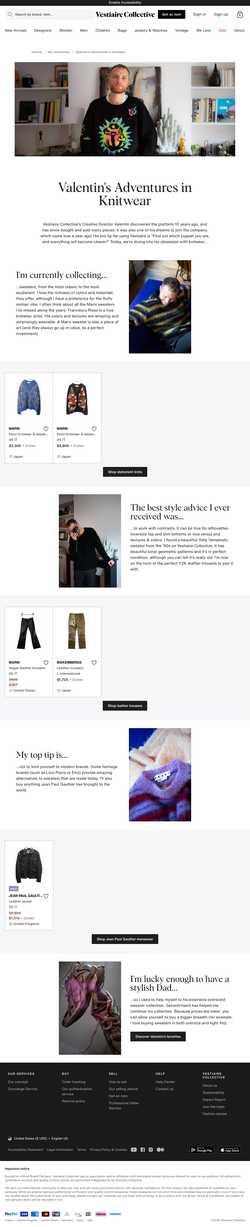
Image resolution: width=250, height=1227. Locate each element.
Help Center (165, 1081)
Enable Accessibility (125, 2)
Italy (90, 1220)
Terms (81, 1149)
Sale (222, 30)
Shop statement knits (125, 471)
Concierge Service (22, 1089)
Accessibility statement (25, 1149)
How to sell (117, 1081)
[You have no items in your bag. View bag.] (240, 14)
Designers (43, 30)
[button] (240, 14)
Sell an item (171, 14)
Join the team (214, 1106)
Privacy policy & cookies (108, 1149)
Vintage (181, 30)
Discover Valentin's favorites (158, 1036)
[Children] (114, 30)
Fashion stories (215, 1113)
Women (65, 30)
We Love (203, 30)
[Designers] (55, 30)
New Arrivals (15, 30)
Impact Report (214, 1099)
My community (59, 52)
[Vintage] (192, 30)
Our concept (18, 1081)
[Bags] (130, 30)
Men (84, 30)
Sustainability (213, 1092)
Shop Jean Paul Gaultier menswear (125, 939)
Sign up (221, 14)
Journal (36, 52)
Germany (67, 1220)
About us (210, 1085)
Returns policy (73, 1101)
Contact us (164, 1089)
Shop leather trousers (125, 705)
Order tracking (73, 1081)
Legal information (60, 1149)
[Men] (92, 30)
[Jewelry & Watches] (171, 30)
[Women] (76, 30)
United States (49, 1220)
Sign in (199, 14)
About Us (242, 30)
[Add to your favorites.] (46, 429)
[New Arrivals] (30, 30)
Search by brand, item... (34, 14)
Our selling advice (123, 1089)
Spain (80, 1220)
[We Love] (215, 30)
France (9, 1220)
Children (102, 30)
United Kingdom (27, 1220)
